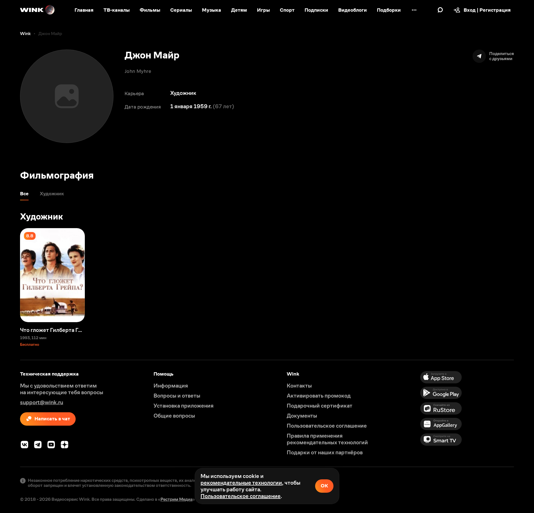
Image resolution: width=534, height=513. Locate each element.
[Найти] (440, 10)
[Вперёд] (524, 275)
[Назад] (10, 275)
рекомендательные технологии (241, 483)
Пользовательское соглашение (241, 496)
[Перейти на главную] (37, 10)
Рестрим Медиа (176, 499)
